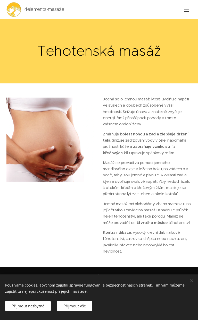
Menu (186, 9)
